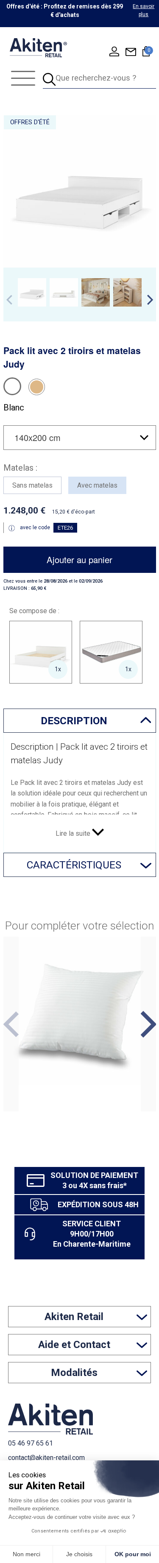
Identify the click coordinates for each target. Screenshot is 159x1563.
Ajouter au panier (79, 559)
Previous (9, 300)
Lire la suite (74, 833)
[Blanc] (12, 386)
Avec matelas (97, 485)
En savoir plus (143, 10)
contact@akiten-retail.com (46, 1458)
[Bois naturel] (36, 387)
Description (74, 721)
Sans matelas (32, 485)
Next (150, 300)
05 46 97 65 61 (30, 1443)
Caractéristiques (74, 865)
